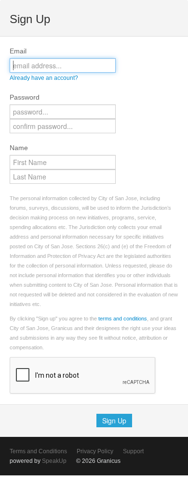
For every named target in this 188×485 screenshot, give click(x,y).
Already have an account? (44, 78)
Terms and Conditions (38, 451)
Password (25, 97)
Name (19, 148)
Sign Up (114, 420)
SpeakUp (54, 461)
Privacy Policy (95, 451)
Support (133, 451)
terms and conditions (122, 318)
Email (18, 51)
